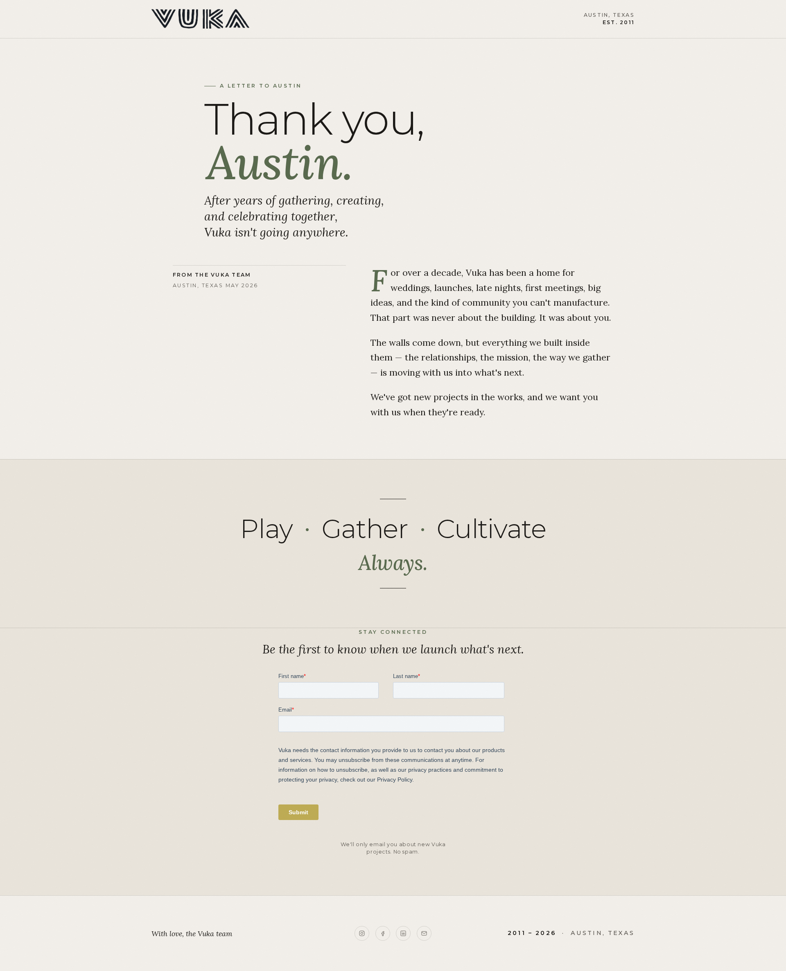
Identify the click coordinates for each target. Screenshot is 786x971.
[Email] (424, 933)
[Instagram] (362, 933)
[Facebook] (382, 933)
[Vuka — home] (200, 19)
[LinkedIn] (403, 933)
